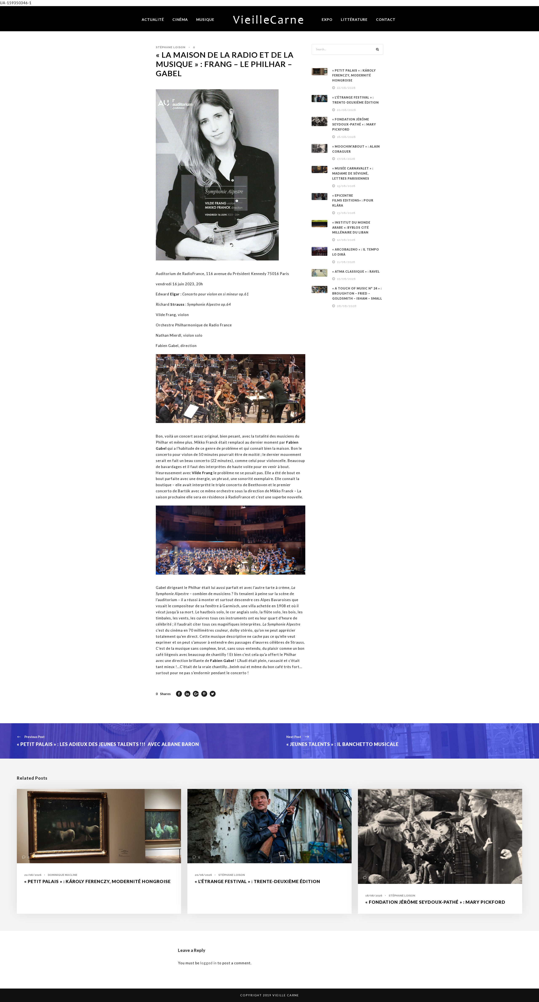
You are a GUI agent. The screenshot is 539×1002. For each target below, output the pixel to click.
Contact (385, 19)
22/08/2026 (346, 87)
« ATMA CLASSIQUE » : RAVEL (356, 271)
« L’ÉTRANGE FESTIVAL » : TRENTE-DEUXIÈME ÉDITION (257, 881)
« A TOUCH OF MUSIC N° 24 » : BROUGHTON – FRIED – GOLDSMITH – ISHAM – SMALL (357, 293)
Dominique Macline (62, 875)
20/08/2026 (346, 110)
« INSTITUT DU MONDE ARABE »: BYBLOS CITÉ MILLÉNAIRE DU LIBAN (351, 227)
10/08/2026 (346, 278)
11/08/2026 (346, 262)
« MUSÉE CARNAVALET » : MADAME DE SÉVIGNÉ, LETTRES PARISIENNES (352, 173)
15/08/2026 (346, 186)
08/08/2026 (346, 306)
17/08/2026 (346, 158)
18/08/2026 (346, 137)
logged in (208, 963)
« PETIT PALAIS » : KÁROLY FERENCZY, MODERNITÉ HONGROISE (354, 75)
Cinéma (180, 19)
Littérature (354, 19)
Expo (327, 19)
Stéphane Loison (170, 47)
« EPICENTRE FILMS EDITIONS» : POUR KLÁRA (352, 200)
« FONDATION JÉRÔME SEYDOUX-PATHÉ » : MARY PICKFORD (354, 124)
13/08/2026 (346, 213)
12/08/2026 (346, 239)
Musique (205, 19)
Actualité (153, 19)
